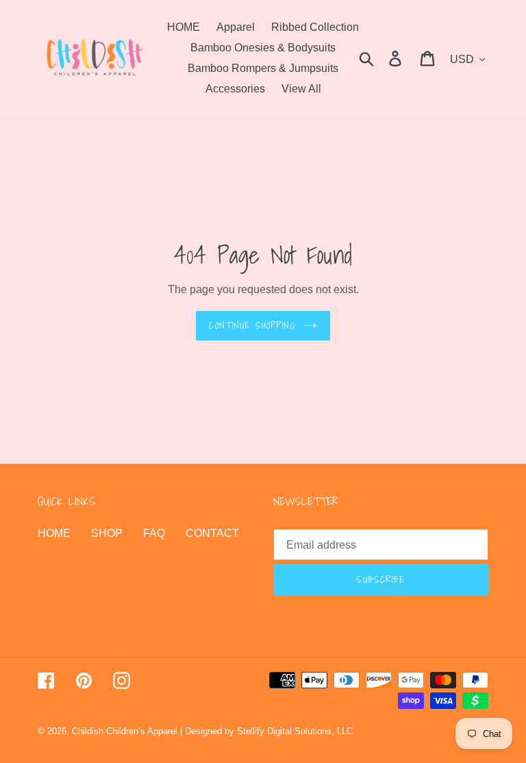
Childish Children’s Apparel (124, 731)
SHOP (107, 533)
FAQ (154, 533)
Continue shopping (252, 325)
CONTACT (212, 533)
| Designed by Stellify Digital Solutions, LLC (266, 731)
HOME (54, 533)
